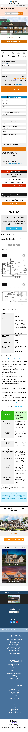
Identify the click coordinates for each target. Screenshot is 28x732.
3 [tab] (15, 36)
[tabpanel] (14, 26)
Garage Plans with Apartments (14, 673)
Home (2, 44)
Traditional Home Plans (14, 653)
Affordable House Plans (14, 664)
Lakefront (14, 675)
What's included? (5, 63)
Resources (12, 629)
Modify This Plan (14, 228)
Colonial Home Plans (14, 644)
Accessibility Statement (22, 727)
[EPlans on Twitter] (14, 622)
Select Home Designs (14, 692)
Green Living (14, 689)
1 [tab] (11, 36)
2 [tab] (13, 36)
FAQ (22, 629)
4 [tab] (17, 36)
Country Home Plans (11, 44)
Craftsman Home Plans (14, 647)
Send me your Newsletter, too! (10, 144)
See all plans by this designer (14, 539)
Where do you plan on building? (10, 126)
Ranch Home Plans (14, 652)
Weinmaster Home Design (14, 698)
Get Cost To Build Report (14, 185)
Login (24, 5)
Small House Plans (14, 678)
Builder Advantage (14, 709)
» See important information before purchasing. (12, 403)
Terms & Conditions (11, 11)
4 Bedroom (14, 670)
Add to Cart (14, 89)
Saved (16, 5)
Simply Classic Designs (14, 694)
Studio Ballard (14, 695)
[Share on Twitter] (16, 245)
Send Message (14, 149)
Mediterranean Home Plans (14, 649)
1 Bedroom (14, 666)
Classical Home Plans (14, 642)
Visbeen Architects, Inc (14, 697)
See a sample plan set (14, 358)
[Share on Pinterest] (19, 245)
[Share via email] (8, 245)
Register (20, 5)
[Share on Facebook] (14, 245)
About (25, 629)
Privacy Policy (20, 11)
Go (17, 612)
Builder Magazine (14, 711)
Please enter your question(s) (9, 134)
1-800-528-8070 (17, 3)
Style (5, 44)
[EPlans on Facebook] (11, 622)
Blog (18, 629)
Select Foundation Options (8, 68)
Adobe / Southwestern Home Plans (14, 639)
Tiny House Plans (14, 680)
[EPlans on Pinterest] (16, 622)
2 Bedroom (14, 667)
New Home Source (14, 707)
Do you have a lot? (6, 117)
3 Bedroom (14, 669)
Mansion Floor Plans (14, 676)
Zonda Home (14, 714)
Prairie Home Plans (14, 650)
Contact (14, 630)
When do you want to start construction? (12, 112)
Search (2, 629)
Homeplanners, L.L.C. (14, 690)
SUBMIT (20, 13)
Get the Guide (14, 203)
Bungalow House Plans (14, 641)
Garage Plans (14, 672)
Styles (7, 629)
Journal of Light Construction (14, 712)
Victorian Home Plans (14, 655)
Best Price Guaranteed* (20, 78)
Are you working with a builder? (9, 121)
